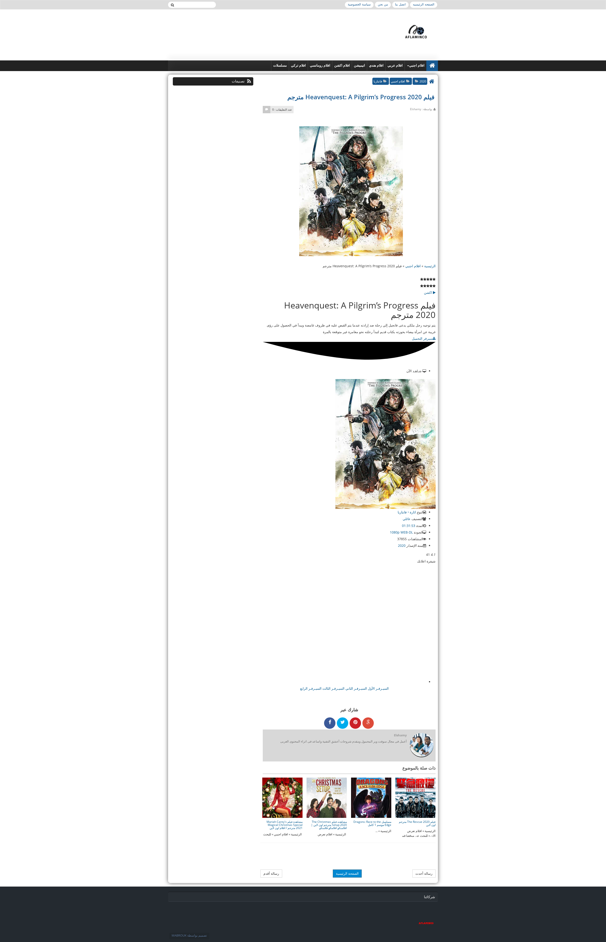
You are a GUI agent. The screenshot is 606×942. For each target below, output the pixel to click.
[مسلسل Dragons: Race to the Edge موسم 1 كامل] (371, 797)
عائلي (407, 518)
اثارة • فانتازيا (407, 512)
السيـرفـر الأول (378, 688)
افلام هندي (376, 65)
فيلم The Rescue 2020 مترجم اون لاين (417, 823)
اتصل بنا (400, 4)
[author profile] (421, 745)
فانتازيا (378, 81)
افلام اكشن (342, 65)
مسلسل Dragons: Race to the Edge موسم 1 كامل (372, 823)
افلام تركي (298, 65)
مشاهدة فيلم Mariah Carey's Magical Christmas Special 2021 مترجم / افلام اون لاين (285, 825)
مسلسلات (280, 65)
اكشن (428, 292)
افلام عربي (395, 65)
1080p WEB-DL (402, 532)
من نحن (383, 4)
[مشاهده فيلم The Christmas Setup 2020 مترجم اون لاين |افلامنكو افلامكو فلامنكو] (327, 797)
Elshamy (400, 735)
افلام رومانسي (320, 65)
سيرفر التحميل (422, 338)
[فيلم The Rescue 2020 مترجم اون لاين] (415, 797)
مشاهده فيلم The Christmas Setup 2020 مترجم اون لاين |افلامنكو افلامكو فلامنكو (329, 825)
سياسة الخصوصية (359, 4)
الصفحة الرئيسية (347, 873)
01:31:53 (409, 525)
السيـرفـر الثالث (332, 688)
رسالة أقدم (271, 873)
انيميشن (359, 65)
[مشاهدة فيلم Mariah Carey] (282, 797)
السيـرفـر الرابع (310, 688)
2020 (422, 81)
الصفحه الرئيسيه (423, 4)
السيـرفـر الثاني (355, 688)
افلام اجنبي (416, 65)
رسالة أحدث (423, 873)
